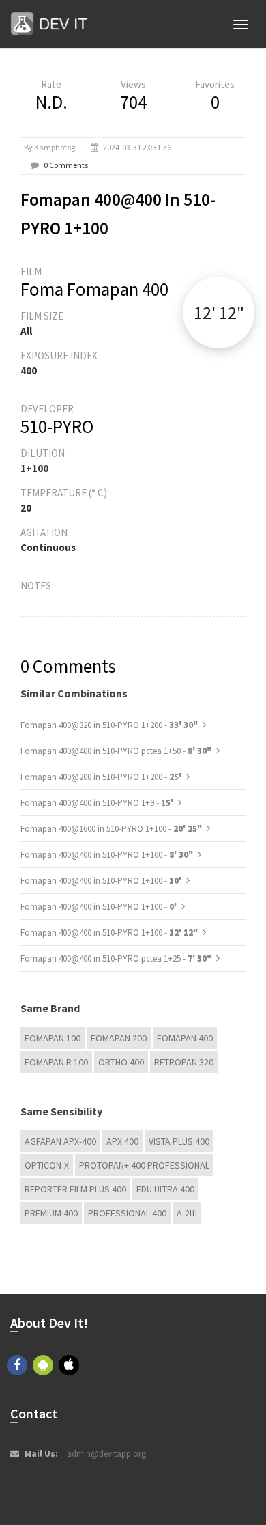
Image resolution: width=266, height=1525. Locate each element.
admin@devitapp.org (106, 1453)
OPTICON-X (47, 1165)
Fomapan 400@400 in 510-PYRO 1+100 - (106, 855)
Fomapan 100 (52, 1038)
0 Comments (66, 165)
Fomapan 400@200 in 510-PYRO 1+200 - (101, 777)
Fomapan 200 (119, 1038)
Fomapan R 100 (56, 1062)
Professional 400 (127, 1213)
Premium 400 (51, 1213)
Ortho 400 (121, 1062)
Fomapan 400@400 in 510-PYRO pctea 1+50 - (115, 751)
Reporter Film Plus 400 (75, 1189)
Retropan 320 (183, 1062)
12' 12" (219, 312)
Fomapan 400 (185, 1038)
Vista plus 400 (179, 1141)
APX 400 (122, 1141)
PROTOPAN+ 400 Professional (144, 1165)
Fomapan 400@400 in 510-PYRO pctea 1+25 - (115, 958)
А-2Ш (187, 1213)
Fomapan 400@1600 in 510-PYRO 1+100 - (111, 829)
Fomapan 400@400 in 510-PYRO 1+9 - (97, 803)
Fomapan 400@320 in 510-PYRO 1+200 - (109, 725)
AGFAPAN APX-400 (60, 1141)
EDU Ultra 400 (165, 1189)
